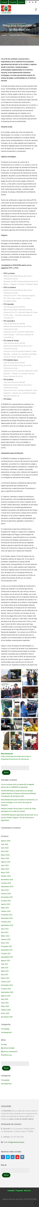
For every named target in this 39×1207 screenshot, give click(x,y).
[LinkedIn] (13, 1157)
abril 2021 (4, 974)
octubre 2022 (6, 922)
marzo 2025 (5, 872)
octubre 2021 (5, 953)
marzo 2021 (5, 978)
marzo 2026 (5, 855)
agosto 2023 (5, 904)
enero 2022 (5, 943)
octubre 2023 (6, 900)
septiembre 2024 (7, 886)
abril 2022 (4, 932)
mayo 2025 (5, 869)
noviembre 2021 (6, 950)
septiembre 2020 (7, 992)
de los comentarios (9, 1051)
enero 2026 (5, 858)
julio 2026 (4, 844)
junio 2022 (5, 929)
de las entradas (7, 1048)
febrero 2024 (6, 893)
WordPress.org (6, 1055)
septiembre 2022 (7, 925)
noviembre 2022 (7, 918)
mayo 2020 (5, 1006)
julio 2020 (4, 999)
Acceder (4, 1044)
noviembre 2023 (7, 897)
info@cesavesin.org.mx (16, 1142)
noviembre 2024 (7, 879)
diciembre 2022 (6, 914)
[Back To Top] (36, 1203)
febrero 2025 (6, 876)
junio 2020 (5, 1003)
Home (4, 35)
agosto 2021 (5, 960)
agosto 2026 (5, 841)
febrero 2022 (6, 939)
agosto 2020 (5, 996)
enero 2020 (5, 1013)
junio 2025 (5, 865)
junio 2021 (4, 967)
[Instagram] (22, 1157)
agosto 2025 (5, 862)
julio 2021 (4, 964)
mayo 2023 (5, 907)
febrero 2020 (6, 1010)
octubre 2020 (6, 988)
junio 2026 (5, 848)
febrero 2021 (5, 981)
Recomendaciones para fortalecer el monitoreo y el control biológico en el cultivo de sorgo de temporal (19, 802)
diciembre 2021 (6, 946)
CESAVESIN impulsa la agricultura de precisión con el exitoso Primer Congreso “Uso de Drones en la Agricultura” (19, 818)
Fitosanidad (5, 1029)
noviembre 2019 (6, 1017)
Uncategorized (6, 1032)
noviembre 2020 (7, 985)
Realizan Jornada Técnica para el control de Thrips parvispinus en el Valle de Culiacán (18, 810)
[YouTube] (17, 1157)
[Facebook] (3, 1157)
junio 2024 (5, 890)
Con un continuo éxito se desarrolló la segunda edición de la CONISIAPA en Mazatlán (17, 786)
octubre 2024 (6, 883)
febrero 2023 (5, 911)
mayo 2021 (5, 971)
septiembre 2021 (7, 957)
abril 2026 (4, 851)
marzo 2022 (5, 936)
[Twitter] (8, 1157)
